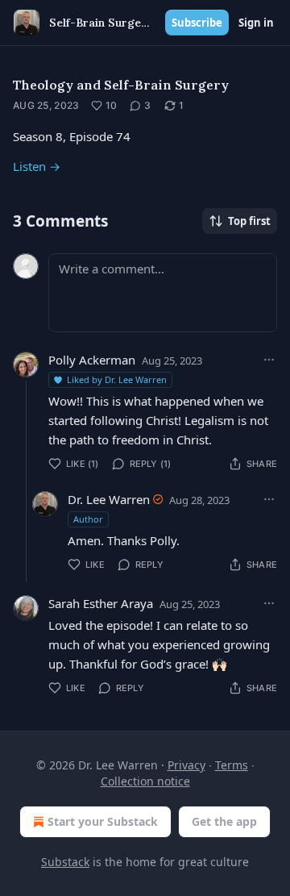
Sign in (256, 22)
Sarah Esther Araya (100, 603)
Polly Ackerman (91, 360)
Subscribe (197, 22)
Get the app (224, 821)
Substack (65, 861)
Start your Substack (103, 821)
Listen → (36, 166)
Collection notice (145, 781)
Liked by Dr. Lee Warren (117, 379)
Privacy (186, 765)
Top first (249, 221)
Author (88, 519)
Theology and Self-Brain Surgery (121, 85)
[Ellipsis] (269, 360)
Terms (231, 765)
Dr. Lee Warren (109, 499)
